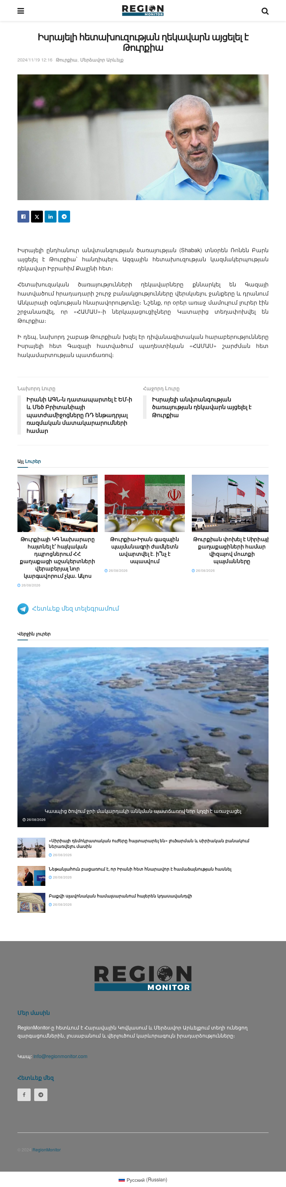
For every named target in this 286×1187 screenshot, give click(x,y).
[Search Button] (265, 10)
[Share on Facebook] (23, 217)
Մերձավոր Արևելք (101, 59)
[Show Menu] (20, 10)
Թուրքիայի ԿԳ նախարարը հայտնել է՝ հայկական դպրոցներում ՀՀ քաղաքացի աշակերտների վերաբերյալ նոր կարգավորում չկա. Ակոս (57, 557)
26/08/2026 (30, 585)
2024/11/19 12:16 (34, 59)
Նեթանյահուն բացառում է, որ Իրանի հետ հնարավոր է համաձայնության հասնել (140, 869)
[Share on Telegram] (64, 217)
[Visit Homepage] (143, 10)
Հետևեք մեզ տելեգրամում (75, 607)
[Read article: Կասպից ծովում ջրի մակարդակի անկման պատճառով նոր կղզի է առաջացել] (143, 737)
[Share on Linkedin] (51, 217)
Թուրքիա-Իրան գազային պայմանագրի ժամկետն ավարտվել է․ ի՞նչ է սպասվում (144, 550)
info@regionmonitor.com (60, 1056)
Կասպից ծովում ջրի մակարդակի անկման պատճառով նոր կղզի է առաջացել (143, 810)
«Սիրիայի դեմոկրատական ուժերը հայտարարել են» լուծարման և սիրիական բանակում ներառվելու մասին (149, 843)
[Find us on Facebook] (24, 1094)
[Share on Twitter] (37, 217)
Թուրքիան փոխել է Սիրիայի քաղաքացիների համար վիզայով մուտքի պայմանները (232, 550)
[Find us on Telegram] (40, 1094)
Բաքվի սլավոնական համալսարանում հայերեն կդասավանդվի (120, 896)
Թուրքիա (66, 59)
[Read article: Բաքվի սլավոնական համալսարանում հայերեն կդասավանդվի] (31, 903)
